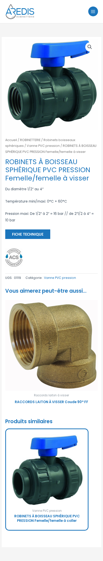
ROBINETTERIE (30, 140)
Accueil (11, 140)
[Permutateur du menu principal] (93, 11)
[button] (89, 46)
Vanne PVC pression (43, 146)
